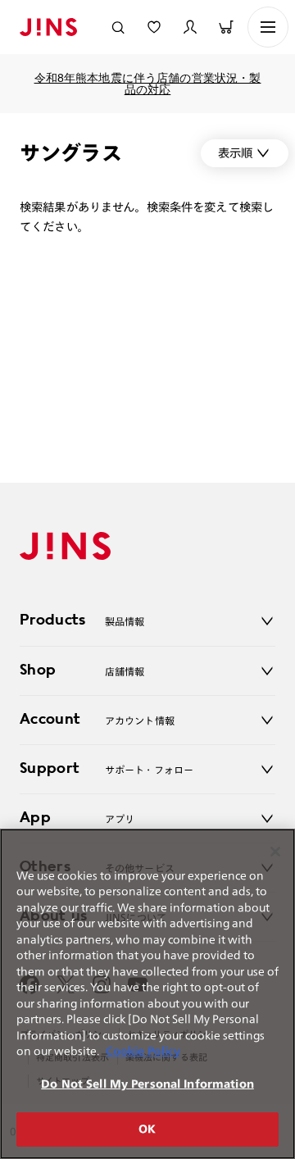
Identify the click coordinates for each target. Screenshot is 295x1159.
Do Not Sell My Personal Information (147, 1084)
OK (147, 1129)
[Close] (275, 852)
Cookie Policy (143, 1051)
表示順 (235, 153)
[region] (147, 994)
